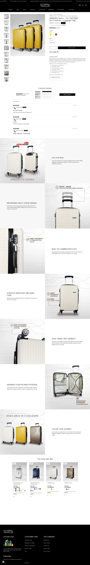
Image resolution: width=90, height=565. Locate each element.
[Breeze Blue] (17, 490)
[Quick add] (19, 496)
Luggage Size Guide (55, 77)
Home (50, 14)
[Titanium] (14, 488)
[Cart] (85, 5)
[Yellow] (48, 489)
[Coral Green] (24, 490)
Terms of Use (46, 551)
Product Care (28, 548)
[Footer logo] (8, 531)
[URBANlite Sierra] (53, 472)
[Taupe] (51, 489)
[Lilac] (21, 490)
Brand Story (46, 540)
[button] (52, 28)
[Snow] (23, 490)
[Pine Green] (15, 490)
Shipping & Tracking (29, 543)
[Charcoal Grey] (66, 489)
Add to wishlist (53, 52)
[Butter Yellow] (21, 488)
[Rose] (36, 488)
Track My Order (28, 540)
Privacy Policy (46, 548)
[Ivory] (49, 489)
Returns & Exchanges (30, 545)
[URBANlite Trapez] (70, 472)
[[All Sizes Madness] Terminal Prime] (36, 472)
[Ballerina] (23, 488)
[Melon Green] (17, 488)
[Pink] (68, 489)
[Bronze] (38, 488)
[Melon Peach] (14, 490)
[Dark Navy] (34, 488)
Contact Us (46, 545)
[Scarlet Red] (19, 490)
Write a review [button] (67, 94)
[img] (16, 105)
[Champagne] (65, 489)
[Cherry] (19, 488)
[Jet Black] (15, 488)
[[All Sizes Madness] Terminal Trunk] (19, 472)
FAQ (26, 551)
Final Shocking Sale (58, 14)
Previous (10, 35)
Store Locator (46, 543)
